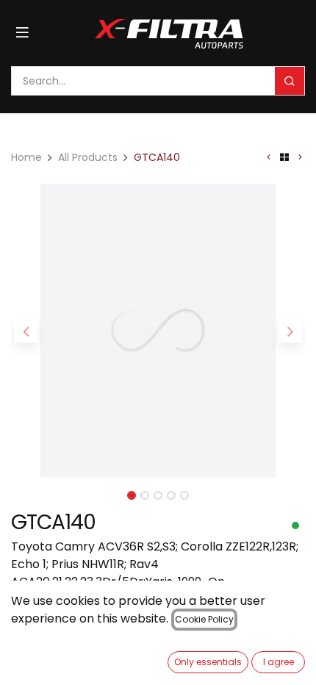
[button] (25, 330)
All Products (88, 157)
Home (26, 157)
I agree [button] (278, 662)
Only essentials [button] (208, 662)
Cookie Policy (204, 619)
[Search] (289, 81)
